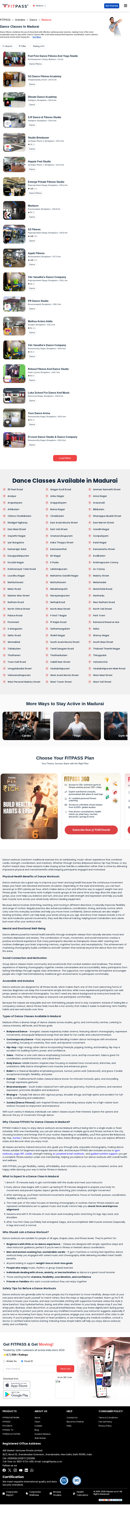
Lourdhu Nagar (16, 575)
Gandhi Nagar (101, 529)
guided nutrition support (104, 1153)
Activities (20, 19)
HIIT (22, 1153)
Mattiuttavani (15, 582)
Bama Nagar (57, 509)
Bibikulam (98, 509)
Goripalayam (100, 535)
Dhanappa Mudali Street (107, 516)
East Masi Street (17, 529)
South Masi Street (103, 642)
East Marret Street (103, 522)
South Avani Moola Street (64, 642)
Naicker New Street (18, 595)
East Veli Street (59, 529)
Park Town (99, 615)
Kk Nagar (55, 555)
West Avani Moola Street (64, 675)
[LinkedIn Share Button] (26, 1470)
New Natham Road (104, 602)
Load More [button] (65, 458)
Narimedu (98, 595)
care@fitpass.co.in (52, 1461)
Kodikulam (99, 555)
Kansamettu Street (104, 549)
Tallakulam (14, 648)
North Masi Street (60, 608)
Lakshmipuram (58, 569)
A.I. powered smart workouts (68, 1153)
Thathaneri (14, 655)
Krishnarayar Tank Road (22, 569)
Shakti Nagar (57, 635)
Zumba (16, 1138)
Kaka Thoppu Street (61, 542)
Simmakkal (14, 642)
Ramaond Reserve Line (106, 622)
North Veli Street (102, 608)
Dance (33, 19)
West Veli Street (102, 681)
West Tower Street (61, 681)
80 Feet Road (15, 489)
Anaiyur (12, 496)
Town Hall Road (17, 661)
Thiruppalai (99, 655)
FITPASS (5, 19)
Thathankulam (58, 655)
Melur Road (14, 589)
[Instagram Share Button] (15, 1470)
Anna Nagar (100, 496)
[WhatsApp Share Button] (31, 1470)
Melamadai (99, 582)
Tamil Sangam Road (62, 648)
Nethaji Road (57, 602)
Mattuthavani (58, 582)
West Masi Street (102, 675)
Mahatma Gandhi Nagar (64, 575)
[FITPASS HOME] (16, 6)
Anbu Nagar (57, 496)
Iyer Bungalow (16, 542)
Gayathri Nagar (17, 535)
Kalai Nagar (100, 542)
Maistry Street (101, 575)
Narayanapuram (60, 595)
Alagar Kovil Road (60, 489)
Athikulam (13, 509)
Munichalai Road (102, 589)
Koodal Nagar (16, 562)
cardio (28, 1153)
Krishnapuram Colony (105, 562)
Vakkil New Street (60, 661)
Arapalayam (15, 502)
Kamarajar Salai (17, 549)
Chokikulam (57, 516)
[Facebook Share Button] (4, 1470)
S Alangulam (15, 628)
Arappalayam (58, 502)
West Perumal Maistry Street (24, 681)
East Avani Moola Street (64, 522)
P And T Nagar (58, 615)
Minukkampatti (58, 589)
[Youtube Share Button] (20, 1470)
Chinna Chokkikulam (19, 516)
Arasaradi (99, 502)
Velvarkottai (100, 661)
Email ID (28, 1361)
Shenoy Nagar (101, 635)
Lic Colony (99, 569)
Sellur (96, 628)
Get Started (111, 5)
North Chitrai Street (19, 608)
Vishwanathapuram (19, 675)
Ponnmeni (13, 622)
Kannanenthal (58, 549)
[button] (39, 6)
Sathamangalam (60, 628)
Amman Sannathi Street (106, 489)
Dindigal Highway (17, 522)
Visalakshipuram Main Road (109, 668)
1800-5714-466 (25, 1461)
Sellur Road (14, 635)
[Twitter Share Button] (9, 1470)
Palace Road (15, 615)
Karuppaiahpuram (18, 555)
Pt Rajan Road (58, 622)
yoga (16, 1153)
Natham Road (16, 602)
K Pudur (54, 562)
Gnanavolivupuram (61, 535)
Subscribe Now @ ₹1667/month (91, 830)
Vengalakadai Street (20, 668)
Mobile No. (11, 1361)
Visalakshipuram (60, 668)
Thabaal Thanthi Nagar (106, 648)
